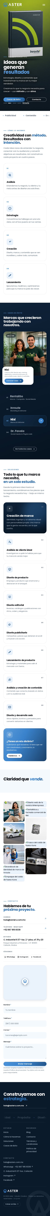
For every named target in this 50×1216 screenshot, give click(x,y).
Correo (6, 1030)
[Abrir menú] (44, 5)
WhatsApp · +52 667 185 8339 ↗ (18, 1167)
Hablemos (12, 756)
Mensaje (7, 1042)
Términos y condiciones (33, 1068)
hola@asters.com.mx (13, 1162)
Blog (28, 1132)
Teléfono (7, 1018)
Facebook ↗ (9, 1180)
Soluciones (8, 1141)
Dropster (17, 1198)
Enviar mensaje (25, 1064)
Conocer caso (12, 381)
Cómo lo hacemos (11, 1137)
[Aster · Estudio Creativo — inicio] (12, 5)
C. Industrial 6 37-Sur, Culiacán (18, 1171)
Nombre (7, 1005)
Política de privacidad (18, 1070)
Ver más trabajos (25, 885)
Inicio (5, 1132)
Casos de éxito (14, 99)
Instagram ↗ (9, 1175)
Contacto (36, 99)
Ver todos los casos (23, 449)
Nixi (24, 103)
